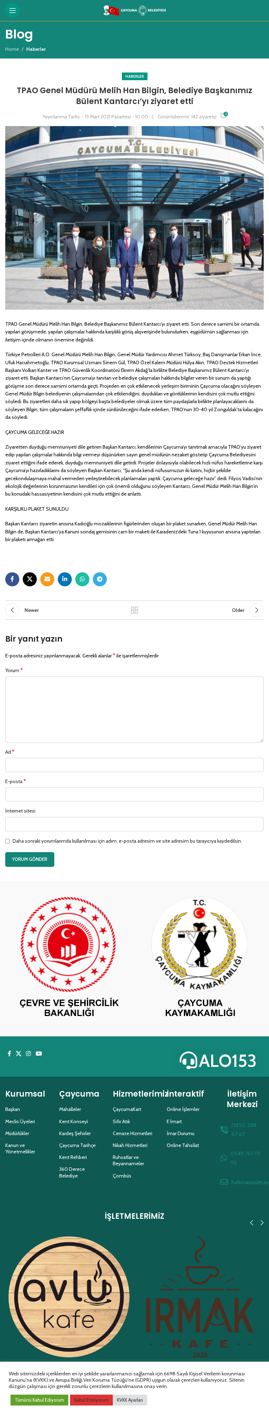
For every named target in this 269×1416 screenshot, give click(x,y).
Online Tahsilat (183, 1145)
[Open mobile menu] (12, 11)
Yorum (14, 670)
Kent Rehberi (73, 1157)
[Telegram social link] (100, 579)
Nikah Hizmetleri (130, 1145)
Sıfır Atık (121, 1121)
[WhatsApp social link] (82, 579)
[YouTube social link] (38, 1054)
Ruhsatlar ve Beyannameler (128, 1160)
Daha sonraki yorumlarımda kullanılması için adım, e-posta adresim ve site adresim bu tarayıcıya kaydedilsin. (127, 841)
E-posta (15, 781)
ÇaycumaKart (127, 1109)
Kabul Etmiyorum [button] (91, 1400)
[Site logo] (134, 10)
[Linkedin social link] (65, 579)
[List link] (242, 1130)
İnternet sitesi (20, 811)
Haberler (134, 76)
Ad (9, 751)
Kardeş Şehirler (75, 1133)
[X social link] (30, 579)
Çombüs (122, 1176)
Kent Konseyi (73, 1121)
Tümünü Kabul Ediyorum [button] (39, 1400)
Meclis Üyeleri (20, 1121)
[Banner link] (69, 958)
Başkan (12, 1109)
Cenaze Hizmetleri (132, 1133)
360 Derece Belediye (72, 1172)
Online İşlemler (183, 1109)
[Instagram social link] (28, 1054)
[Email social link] (47, 579)
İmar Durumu (180, 1133)
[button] (251, 1222)
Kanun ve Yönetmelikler (20, 1148)
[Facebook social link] (12, 579)
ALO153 (228, 1060)
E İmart (174, 1121)
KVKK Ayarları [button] (130, 1400)
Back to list (134, 610)
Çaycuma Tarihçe (77, 1145)
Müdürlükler (17, 1133)
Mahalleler (70, 1109)
